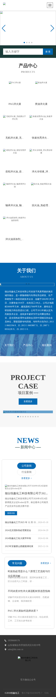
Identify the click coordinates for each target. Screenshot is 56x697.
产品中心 (28, 345)
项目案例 (47, 345)
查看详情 (12, 513)
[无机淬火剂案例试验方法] (28, 411)
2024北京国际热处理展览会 (19, 530)
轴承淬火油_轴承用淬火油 (19, 205)
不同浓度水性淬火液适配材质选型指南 (27, 591)
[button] (24, 42)
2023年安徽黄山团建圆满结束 (20, 546)
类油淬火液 (41, 104)
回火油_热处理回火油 (44, 205)
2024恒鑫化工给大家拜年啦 (19, 538)
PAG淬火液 (15, 104)
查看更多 (28, 402)
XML (46, 693)
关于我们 (9, 345)
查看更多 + (28, 478)
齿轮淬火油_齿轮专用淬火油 (21, 171)
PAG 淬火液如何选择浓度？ (21, 610)
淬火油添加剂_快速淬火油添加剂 (23, 239)
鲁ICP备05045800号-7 (32, 693)
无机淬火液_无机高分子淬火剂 (22, 137)
